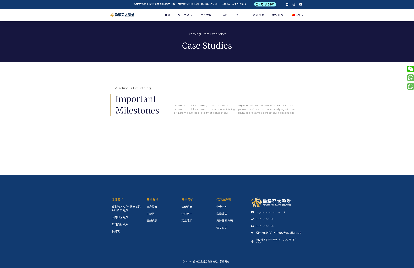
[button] (265, 4)
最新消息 (186, 206)
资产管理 (206, 15)
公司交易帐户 (120, 224)
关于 (239, 15)
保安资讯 (221, 227)
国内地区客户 (120, 217)
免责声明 (221, 206)
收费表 (116, 231)
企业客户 (186, 213)
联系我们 (186, 220)
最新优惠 (258, 15)
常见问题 (277, 15)
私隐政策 (221, 213)
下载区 (224, 15)
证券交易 (183, 15)
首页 (167, 15)
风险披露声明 (224, 220)
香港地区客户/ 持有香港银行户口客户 (126, 208)
